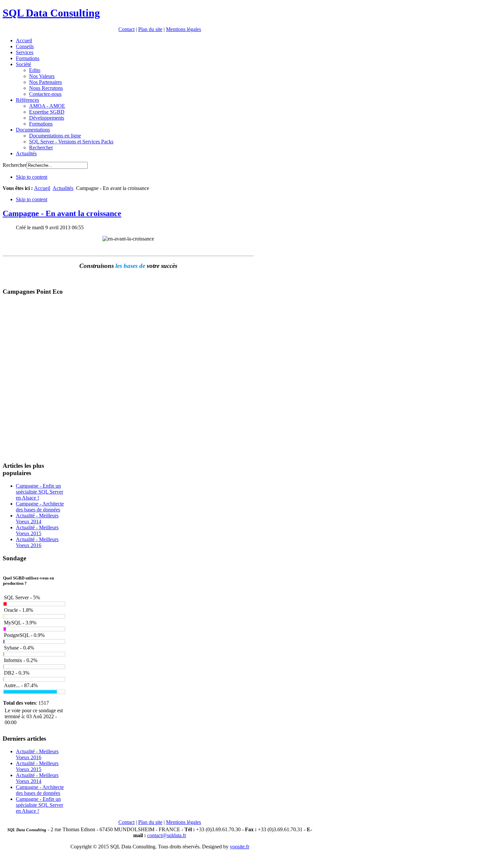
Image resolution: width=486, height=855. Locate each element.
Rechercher (14, 165)
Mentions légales (183, 29)
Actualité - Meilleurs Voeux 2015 (37, 530)
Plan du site (150, 29)
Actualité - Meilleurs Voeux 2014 (37, 518)
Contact (126, 29)
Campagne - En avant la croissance (62, 213)
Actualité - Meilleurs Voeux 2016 (37, 542)
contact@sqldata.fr (166, 835)
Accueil (42, 188)
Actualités (63, 188)
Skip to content (31, 177)
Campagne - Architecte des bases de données (40, 506)
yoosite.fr (239, 846)
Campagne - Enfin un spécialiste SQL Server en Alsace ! (39, 492)
